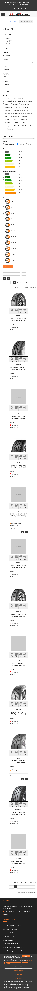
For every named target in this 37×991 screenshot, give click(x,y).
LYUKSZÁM (6, 74)
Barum (7, 98)
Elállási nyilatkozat (8, 936)
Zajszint (5, 197)
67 (11, 219)
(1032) (7, 34)
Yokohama (8, 129)
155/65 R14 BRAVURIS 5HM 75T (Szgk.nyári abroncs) (19, 713)
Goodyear (24, 104)
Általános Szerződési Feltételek (12, 925)
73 (11, 254)
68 (11, 225)
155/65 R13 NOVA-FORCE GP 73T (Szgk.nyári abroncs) (18, 515)
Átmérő (5, 67)
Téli (28, 144)
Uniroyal (16, 126)
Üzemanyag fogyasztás (10, 171)
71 (11, 242)
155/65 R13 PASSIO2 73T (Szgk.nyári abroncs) (18, 566)
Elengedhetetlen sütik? (18, 970)
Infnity (16, 107)
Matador (16, 113)
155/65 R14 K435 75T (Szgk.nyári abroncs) (18, 813)
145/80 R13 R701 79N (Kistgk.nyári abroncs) (18, 417)
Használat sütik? (18, 974)
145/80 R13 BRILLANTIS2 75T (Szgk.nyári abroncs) (18, 368)
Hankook (7, 107)
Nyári (20, 144)
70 (11, 237)
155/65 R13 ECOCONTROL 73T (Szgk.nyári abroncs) (18, 466)
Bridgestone (17, 98)
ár (3, 134)
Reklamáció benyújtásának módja (13, 951)
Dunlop (28, 101)
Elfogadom (25, 956)
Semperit (22, 119)
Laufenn (15, 110)
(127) (9, 39)
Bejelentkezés (24, 4)
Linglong (7, 113)
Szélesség (6, 52)
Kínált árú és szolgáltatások (11, 944)
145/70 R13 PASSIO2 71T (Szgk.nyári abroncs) (18, 319)
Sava (13, 119)
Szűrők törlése (8, 267)
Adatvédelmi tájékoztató (15, 962)
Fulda (14, 104)
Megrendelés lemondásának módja (13, 947)
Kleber (25, 107)
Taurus (7, 123)
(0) (8, 43)
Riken (6, 119)
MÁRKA (5, 95)
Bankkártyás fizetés (8, 933)
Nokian (7, 116)
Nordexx (15, 116)
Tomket (16, 123)
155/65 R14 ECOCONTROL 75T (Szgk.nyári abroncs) (18, 762)
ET (3, 88)
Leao (24, 110)
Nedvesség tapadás (9, 149)
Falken (7, 104)
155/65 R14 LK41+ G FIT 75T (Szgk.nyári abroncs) (18, 862)
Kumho (7, 110)
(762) (9, 41)
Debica (19, 101)
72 (11, 248)
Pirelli (24, 116)
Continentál (8, 101)
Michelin (26, 113)
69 (11, 231)
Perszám (5, 59)
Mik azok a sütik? (18, 966)
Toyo (23, 123)
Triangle (7, 126)
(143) (8, 36)
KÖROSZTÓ (6, 81)
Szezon (5, 142)
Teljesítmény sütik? (18, 978)
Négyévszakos (9, 144)
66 (11, 213)
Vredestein (26, 126)
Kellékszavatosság (8, 940)
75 (11, 260)
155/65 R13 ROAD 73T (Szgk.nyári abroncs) (18, 664)
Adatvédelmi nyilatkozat (10, 929)
